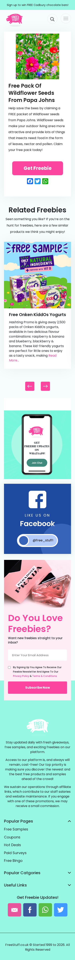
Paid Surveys (15, 853)
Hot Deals (12, 845)
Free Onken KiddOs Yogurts (37, 314)
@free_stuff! (43, 540)
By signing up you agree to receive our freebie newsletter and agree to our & (37, 672)
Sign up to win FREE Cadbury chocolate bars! (37, 5)
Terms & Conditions (44, 676)
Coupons (12, 837)
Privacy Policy (21, 676)
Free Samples (16, 829)
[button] (45, 386)
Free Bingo (13, 860)
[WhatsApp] (37, 478)
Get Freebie (38, 168)
